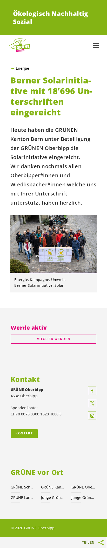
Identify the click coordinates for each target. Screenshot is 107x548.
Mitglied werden (53, 339)
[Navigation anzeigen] (96, 45)
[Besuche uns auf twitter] (92, 403)
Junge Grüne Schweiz (53, 497)
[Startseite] (21, 45)
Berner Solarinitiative (33, 285)
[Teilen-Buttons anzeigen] (101, 542)
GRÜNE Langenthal (23, 497)
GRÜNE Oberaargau (83, 487)
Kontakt (24, 433)
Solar (59, 285)
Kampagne (39, 279)
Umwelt (58, 279)
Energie (22, 68)
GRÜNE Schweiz (23, 487)
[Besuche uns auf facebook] (92, 391)
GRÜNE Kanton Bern (53, 487)
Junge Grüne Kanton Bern (83, 497)
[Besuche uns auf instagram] (92, 416)
